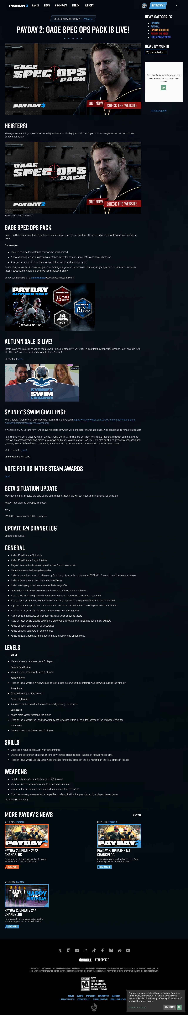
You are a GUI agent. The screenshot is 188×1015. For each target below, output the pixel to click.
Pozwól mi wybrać (137, 1007)
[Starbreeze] (103, 996)
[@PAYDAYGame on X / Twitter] (60, 950)
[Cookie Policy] (83, 999)
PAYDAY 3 (155, 23)
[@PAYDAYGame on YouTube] (77, 950)
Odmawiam (169, 1007)
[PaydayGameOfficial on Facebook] (102, 950)
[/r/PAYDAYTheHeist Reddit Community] (119, 950)
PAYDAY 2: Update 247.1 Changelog (113, 852)
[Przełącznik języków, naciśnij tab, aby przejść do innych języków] (173, 5)
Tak (163, 87)
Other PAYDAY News (161, 37)
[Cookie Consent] (100, 999)
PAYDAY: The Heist (159, 33)
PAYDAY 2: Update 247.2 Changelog (21, 852)
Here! (7, 476)
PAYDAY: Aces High (160, 30)
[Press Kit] (90, 996)
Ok (179, 1007)
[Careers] (116, 996)
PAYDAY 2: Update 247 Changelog (20, 912)
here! (19, 358)
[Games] (80, 996)
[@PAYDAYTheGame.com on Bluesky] (111, 950)
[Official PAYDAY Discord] (128, 950)
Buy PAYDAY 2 (158, 5)
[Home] (71, 996)
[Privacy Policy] (67, 999)
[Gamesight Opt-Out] (118, 999)
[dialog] (155, 1001)
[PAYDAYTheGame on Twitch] (68, 950)
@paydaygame (158, 110)
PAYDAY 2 (87, 19)
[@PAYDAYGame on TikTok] (94, 950)
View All (137, 814)
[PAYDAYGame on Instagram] (85, 950)
